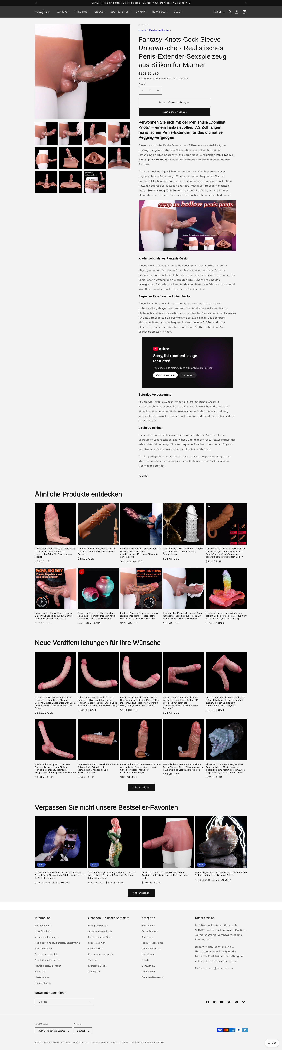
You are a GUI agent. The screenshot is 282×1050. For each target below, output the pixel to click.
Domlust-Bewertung (153, 977)
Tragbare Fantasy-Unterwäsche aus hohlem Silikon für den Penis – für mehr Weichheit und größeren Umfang (226, 616)
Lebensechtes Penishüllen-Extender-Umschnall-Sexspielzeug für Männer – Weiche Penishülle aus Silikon (54, 616)
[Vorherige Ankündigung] (36, 3)
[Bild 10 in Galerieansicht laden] (70, 182)
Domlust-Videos (151, 948)
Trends (145, 960)
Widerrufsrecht (80, 1042)
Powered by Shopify (60, 1042)
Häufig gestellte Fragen (48, 965)
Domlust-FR (148, 971)
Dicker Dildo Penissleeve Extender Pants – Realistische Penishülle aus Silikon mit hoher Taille (165, 875)
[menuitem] (63, 11)
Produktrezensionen (153, 942)
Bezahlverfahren (44, 948)
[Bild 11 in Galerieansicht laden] (95, 182)
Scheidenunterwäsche (100, 931)
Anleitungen (148, 937)
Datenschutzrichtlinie (46, 954)
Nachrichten (148, 954)
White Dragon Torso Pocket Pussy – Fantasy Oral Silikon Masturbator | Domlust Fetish (221, 873)
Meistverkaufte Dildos (100, 937)
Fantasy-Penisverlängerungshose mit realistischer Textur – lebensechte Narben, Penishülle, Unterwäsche (139, 616)
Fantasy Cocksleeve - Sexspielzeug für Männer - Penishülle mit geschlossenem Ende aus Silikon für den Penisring (140, 552)
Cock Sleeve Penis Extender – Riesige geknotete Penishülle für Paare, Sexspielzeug (183, 551)
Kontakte (40, 971)
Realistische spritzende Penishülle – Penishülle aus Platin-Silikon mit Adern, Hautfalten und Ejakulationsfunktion (183, 767)
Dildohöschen (95, 948)
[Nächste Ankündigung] (246, 3)
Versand (154, 78)
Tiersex (92, 960)
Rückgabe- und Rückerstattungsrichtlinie (57, 942)
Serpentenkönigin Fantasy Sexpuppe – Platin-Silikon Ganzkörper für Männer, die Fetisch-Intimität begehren (112, 875)
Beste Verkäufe (159, 30)
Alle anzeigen (141, 787)
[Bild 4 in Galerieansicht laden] (119, 133)
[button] (229, 12)
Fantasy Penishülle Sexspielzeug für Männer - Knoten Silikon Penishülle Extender (97, 551)
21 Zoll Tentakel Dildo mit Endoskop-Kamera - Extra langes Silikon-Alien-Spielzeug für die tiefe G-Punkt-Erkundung (60, 875)
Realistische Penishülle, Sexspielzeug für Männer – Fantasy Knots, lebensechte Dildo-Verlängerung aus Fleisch (55, 552)
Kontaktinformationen (141, 1042)
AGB (115, 1042)
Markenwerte (42, 977)
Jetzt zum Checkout (175, 111)
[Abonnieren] (90, 1002)
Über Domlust (42, 931)
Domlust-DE (148, 965)
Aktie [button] (145, 476)
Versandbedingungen (46, 937)
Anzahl (142, 84)
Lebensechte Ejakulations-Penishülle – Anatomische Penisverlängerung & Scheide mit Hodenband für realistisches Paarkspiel (140, 768)
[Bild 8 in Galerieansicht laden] (119, 158)
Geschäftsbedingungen (47, 960)
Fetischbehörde (43, 925)
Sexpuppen (94, 971)
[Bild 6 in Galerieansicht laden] (70, 158)
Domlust (47, 1042)
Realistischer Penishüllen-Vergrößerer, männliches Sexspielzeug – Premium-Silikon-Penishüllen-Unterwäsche (183, 616)
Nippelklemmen (96, 942)
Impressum (159, 1042)
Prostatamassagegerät (100, 954)
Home (142, 30)
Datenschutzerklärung (100, 1042)
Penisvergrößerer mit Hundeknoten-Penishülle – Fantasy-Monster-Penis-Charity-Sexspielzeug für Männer (97, 616)
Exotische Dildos (97, 965)
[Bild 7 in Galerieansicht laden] (95, 158)
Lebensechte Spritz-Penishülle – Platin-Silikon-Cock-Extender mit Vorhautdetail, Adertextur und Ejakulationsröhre (98, 768)
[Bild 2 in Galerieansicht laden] (70, 133)
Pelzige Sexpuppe (98, 925)
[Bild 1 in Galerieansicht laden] (46, 133)
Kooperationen (43, 983)
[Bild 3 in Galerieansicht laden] (95, 133)
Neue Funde (148, 925)
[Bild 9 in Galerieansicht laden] (46, 182)
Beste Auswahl (150, 931)
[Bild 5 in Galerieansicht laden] (46, 158)
